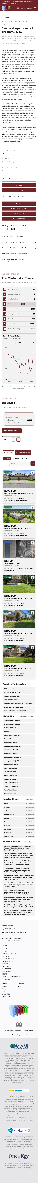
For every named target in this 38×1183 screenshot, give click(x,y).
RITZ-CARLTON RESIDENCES (12, 976)
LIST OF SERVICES (9, 954)
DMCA (4, 991)
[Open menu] (34, 8)
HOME (4, 949)
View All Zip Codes (10, 430)
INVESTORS (6, 969)
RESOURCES (6, 971)
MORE (4, 974)
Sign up (23, 8)
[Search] (33, 463)
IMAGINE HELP (7, 961)
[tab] (7, 458)
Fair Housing (6, 996)
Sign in (29, 8)
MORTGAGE (6, 956)
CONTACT (6, 979)
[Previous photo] (5, 479)
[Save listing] (32, 472)
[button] (19, 304)
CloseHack (23, 1035)
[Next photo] (32, 479)
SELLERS (5, 966)
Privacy (4, 986)
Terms (4, 989)
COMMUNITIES (8, 959)
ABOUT (5, 951)
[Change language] (18, 8)
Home (4, 946)
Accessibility (6, 994)
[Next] (18, 440)
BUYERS (5, 964)
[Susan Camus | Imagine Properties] (19, 1010)
